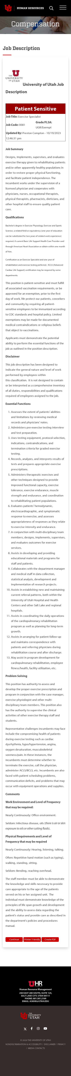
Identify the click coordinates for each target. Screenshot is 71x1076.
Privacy (61, 1044)
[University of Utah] (35, 1016)
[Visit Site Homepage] (35, 983)
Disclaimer (49, 1044)
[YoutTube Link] (45, 1029)
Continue (14, 939)
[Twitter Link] (25, 1029)
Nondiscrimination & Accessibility (24, 1044)
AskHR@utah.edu (39, 1001)
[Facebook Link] (32, 1029)
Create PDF (50, 939)
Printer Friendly (32, 939)
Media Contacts (36, 1048)
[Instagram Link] (38, 1029)
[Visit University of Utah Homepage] (8, 8)
